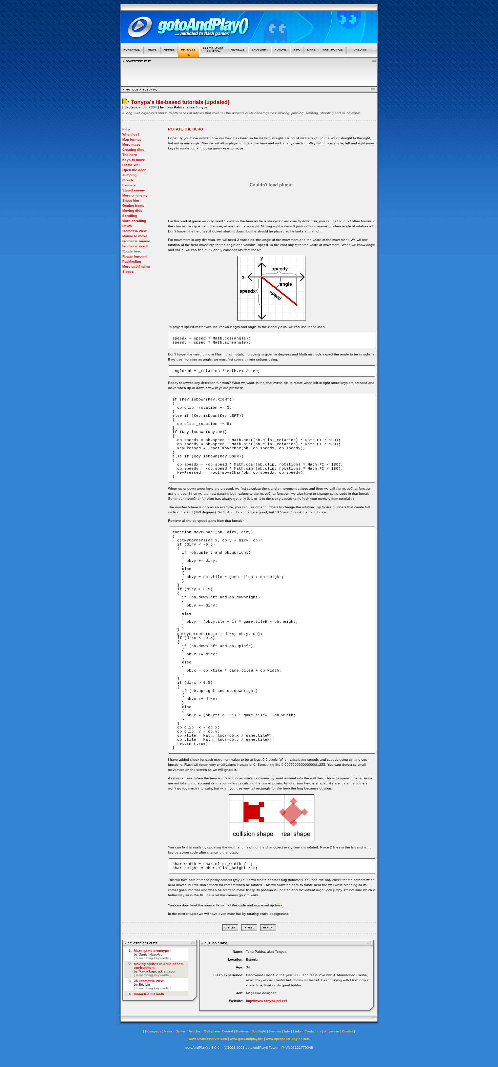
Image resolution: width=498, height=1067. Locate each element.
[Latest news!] (152, 55)
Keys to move (133, 160)
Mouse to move (134, 236)
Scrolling (129, 216)
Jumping (129, 175)
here (279, 905)
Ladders (129, 185)
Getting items (133, 205)
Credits (347, 1031)
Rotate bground (134, 256)
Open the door (134, 170)
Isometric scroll (135, 246)
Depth (127, 226)
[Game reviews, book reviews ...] (238, 55)
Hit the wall (131, 165)
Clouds (128, 180)
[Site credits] (362, 55)
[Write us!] (333, 55)
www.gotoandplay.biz (246, 1039)
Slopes (128, 271)
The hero (129, 155)
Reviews (242, 1031)
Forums (275, 1031)
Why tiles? (131, 134)
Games (180, 1031)
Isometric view (134, 231)
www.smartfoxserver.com (208, 1039)
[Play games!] (169, 55)
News (168, 1031)
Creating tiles (133, 149)
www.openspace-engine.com (288, 1039)
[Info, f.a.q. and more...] (297, 55)
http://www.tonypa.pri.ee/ (266, 1001)
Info (287, 1031)
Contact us (313, 1031)
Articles (195, 1031)
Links (297, 1031)
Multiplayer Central (218, 1031)
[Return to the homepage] (132, 55)
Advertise (331, 1031)
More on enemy (135, 195)
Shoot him (130, 200)
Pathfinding (131, 261)
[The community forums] (281, 55)
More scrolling (134, 221)
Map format (131, 139)
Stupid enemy (133, 190)
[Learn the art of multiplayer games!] (214, 55)
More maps (131, 144)
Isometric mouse (136, 241)
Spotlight (259, 1031)
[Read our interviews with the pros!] (260, 55)
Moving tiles (132, 210)
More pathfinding (136, 266)
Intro (126, 129)
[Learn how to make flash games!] (188, 55)
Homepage (153, 1031)
